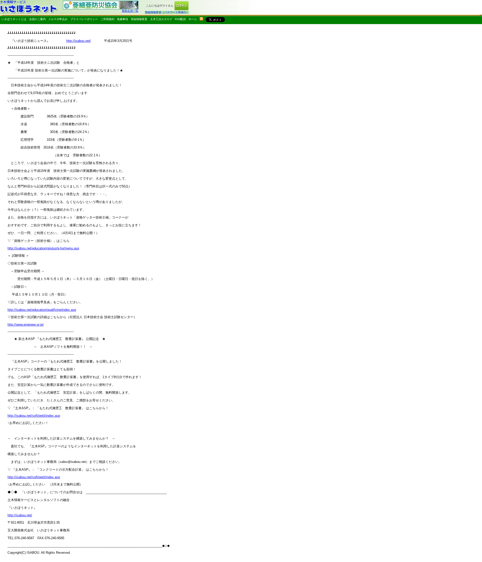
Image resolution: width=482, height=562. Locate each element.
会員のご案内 (37, 19)
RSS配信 (180, 19)
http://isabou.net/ (78, 41)
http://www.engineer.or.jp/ (26, 324)
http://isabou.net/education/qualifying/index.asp (42, 310)
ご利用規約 (107, 19)
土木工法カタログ (161, 19)
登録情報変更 (139, 19)
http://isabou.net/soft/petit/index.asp (34, 415)
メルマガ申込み (58, 19)
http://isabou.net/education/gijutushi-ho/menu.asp (43, 248)
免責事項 (122, 19)
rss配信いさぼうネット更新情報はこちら (201, 19)
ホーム (193, 19)
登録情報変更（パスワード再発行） (167, 12)
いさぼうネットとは (14, 19)
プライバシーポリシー (84, 19)
